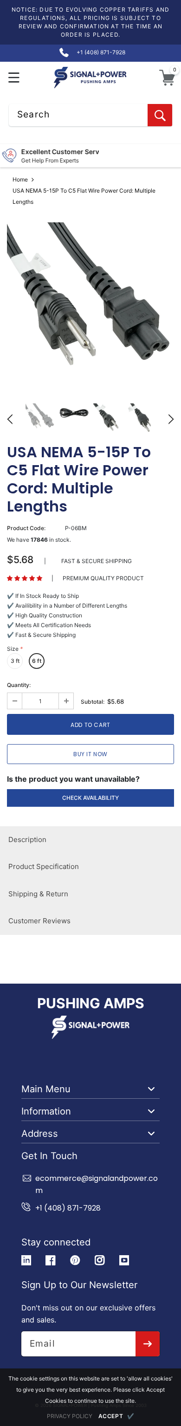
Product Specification (43, 866)
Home (20, 179)
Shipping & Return (38, 893)
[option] (90, 305)
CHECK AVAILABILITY (90, 797)
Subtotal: (92, 701)
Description (27, 839)
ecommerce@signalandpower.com (96, 1184)
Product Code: (26, 528)
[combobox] (90, 115)
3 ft (15, 660)
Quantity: (19, 684)
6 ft (37, 660)
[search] (160, 115)
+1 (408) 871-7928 (68, 1208)
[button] (14, 77)
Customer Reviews (39, 920)
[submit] (148, 1343)
